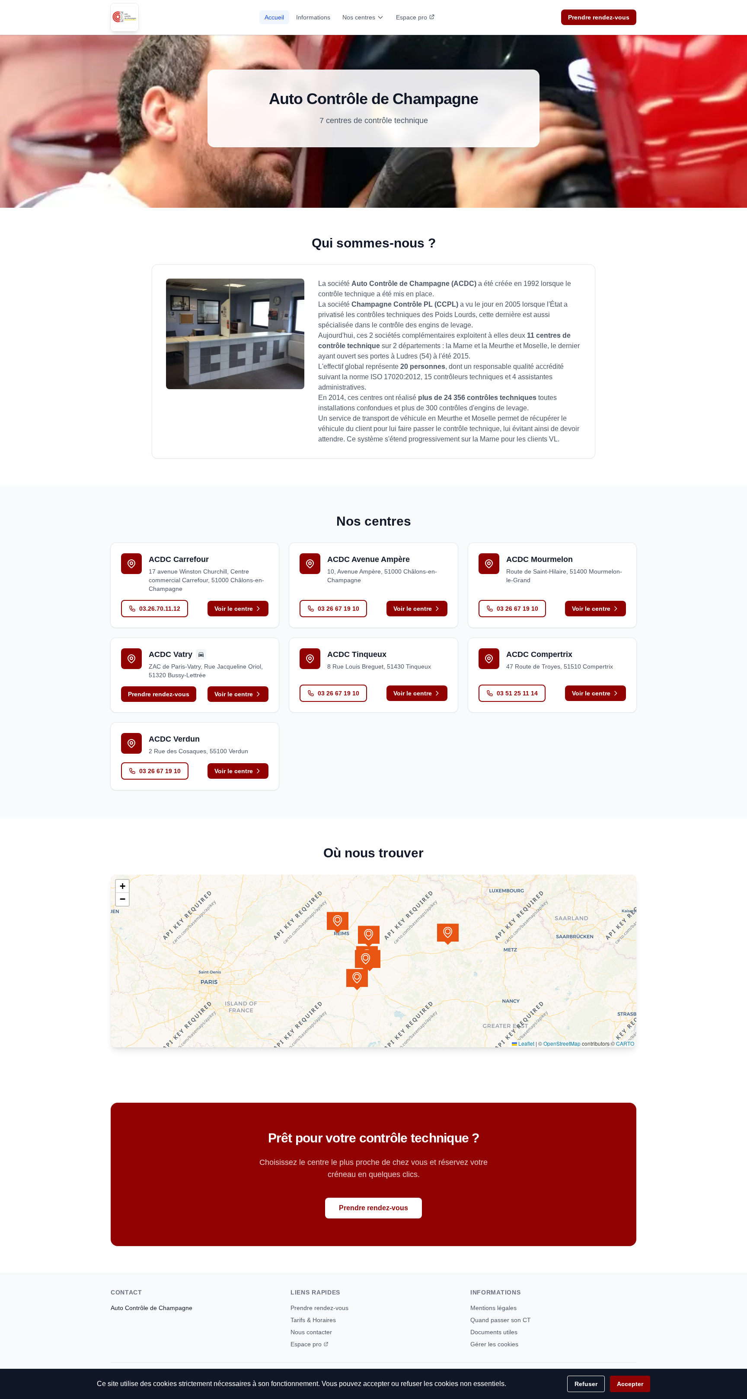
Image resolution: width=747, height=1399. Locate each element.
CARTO (625, 1043)
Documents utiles (493, 1332)
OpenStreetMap (562, 1043)
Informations (313, 17)
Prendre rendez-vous (598, 17)
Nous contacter (311, 1332)
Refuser (586, 1383)
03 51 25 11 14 (517, 693)
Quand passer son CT (500, 1320)
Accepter (630, 1383)
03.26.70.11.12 (159, 608)
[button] (369, 936)
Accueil (274, 17)
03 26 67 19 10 (338, 608)
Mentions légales (493, 1307)
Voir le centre (233, 608)
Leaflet (525, 1043)
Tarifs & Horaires (313, 1320)
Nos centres (358, 17)
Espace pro (411, 17)
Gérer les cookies (494, 1344)
